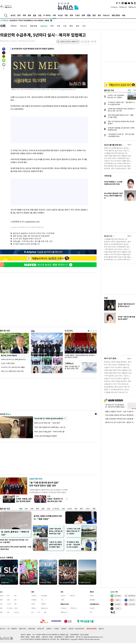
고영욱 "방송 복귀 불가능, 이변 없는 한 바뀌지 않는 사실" (55, 531)
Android (92, 608)
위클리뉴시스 (132, 7)
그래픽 (62, 600)
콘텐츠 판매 (31, 629)
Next (67, 499)
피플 (106, 297)
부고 (39, 612)
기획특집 (43, 604)
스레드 (117, 608)
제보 (123, 15)
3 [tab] (93, 331)
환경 (71, 26)
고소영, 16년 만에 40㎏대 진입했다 (45, 436)
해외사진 (72, 596)
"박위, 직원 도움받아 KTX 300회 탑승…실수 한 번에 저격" (50, 427)
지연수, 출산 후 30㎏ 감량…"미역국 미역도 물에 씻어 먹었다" (50, 431)
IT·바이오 (47, 15)
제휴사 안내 (22, 629)
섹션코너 (33, 608)
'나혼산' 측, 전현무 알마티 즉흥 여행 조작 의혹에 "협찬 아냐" (55, 544)
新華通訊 (92, 600)
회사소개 (2, 629)
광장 (94, 15)
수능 (84, 26)
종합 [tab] (134, 90)
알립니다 (101, 629)
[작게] (92, 41)
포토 (99, 15)
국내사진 (63, 596)
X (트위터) (117, 604)
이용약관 (63, 629)
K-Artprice (114, 7)
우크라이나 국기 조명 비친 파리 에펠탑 (13, 367)
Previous (1, 499)
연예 (83, 15)
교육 (58, 26)
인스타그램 (131, 604)
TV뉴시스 (106, 15)
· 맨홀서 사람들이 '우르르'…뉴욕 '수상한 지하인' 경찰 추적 (120, 411)
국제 (24, 15)
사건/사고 (23, 26)
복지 (52, 26)
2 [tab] (91, 331)
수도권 (60, 15)
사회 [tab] (129, 90)
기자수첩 (107, 175)
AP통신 (92, 596)
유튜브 (117, 600)
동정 (45, 612)
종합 (20, 508)
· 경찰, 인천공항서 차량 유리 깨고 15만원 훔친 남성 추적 (120, 419)
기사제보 (56, 629)
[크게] (95, 41)
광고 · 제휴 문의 (12, 629)
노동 (64, 26)
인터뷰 (33, 604)
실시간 (13, 15)
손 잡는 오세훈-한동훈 (8, 363)
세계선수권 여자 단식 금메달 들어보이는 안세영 (15, 359)
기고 (42, 600)
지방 (66, 15)
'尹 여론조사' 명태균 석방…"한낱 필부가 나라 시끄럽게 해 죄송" (73, 544)
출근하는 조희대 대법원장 (9, 355)
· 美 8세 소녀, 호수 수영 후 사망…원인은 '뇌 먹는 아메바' (120, 422)
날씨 (77, 26)
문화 (71, 15)
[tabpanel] (81, 346)
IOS (91, 612)
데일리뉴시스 (44, 608)
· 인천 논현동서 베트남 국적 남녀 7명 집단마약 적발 (120, 415)
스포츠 (77, 15)
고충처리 (48, 629)
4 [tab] (96, 331)
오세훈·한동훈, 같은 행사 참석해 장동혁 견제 (24, 501)
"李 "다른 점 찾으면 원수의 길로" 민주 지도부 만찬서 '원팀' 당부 (44, 484)
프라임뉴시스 (123, 7)
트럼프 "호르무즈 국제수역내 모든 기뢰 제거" (55, 501)
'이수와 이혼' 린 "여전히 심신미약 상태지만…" (49, 418)
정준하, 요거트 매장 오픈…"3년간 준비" (47, 423)
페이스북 (131, 600)
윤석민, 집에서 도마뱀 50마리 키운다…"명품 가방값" (48, 517)
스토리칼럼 (44, 596)
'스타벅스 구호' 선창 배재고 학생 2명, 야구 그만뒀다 (73, 531)
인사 (32, 612)
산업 (39, 15)
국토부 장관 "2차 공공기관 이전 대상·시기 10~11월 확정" (14, 541)
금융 (34, 15)
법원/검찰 (33, 26)
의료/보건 (43, 26)
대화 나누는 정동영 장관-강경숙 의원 (12, 371)
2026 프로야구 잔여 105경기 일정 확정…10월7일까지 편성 (15, 548)
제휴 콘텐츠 (116, 15)
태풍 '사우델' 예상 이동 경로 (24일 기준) (72, 367)
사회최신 (13, 26)
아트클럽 (33, 600)
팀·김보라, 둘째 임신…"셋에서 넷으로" (15, 533)
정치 (19, 15)
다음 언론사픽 (131, 596)
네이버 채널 (117, 596)
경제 (29, 15)
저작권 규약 (40, 629)
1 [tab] (88, 331)
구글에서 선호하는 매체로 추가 (69, 41)
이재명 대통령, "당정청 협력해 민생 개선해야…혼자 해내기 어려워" (80, 356)
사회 (54, 15)
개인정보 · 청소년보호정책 (76, 629)
